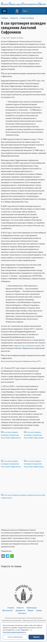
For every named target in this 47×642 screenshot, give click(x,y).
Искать (43, 11)
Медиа (30, 610)
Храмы (39, 610)
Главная (10, 608)
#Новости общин (17, 38)
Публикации (31, 608)
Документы (20, 610)
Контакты (22, 613)
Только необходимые (15, 637)
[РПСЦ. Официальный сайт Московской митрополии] (23, 594)
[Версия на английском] (17, 11)
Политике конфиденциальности (14, 632)
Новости (20, 608)
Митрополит (7, 610)
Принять (36, 637)
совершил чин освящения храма (27, 345)
